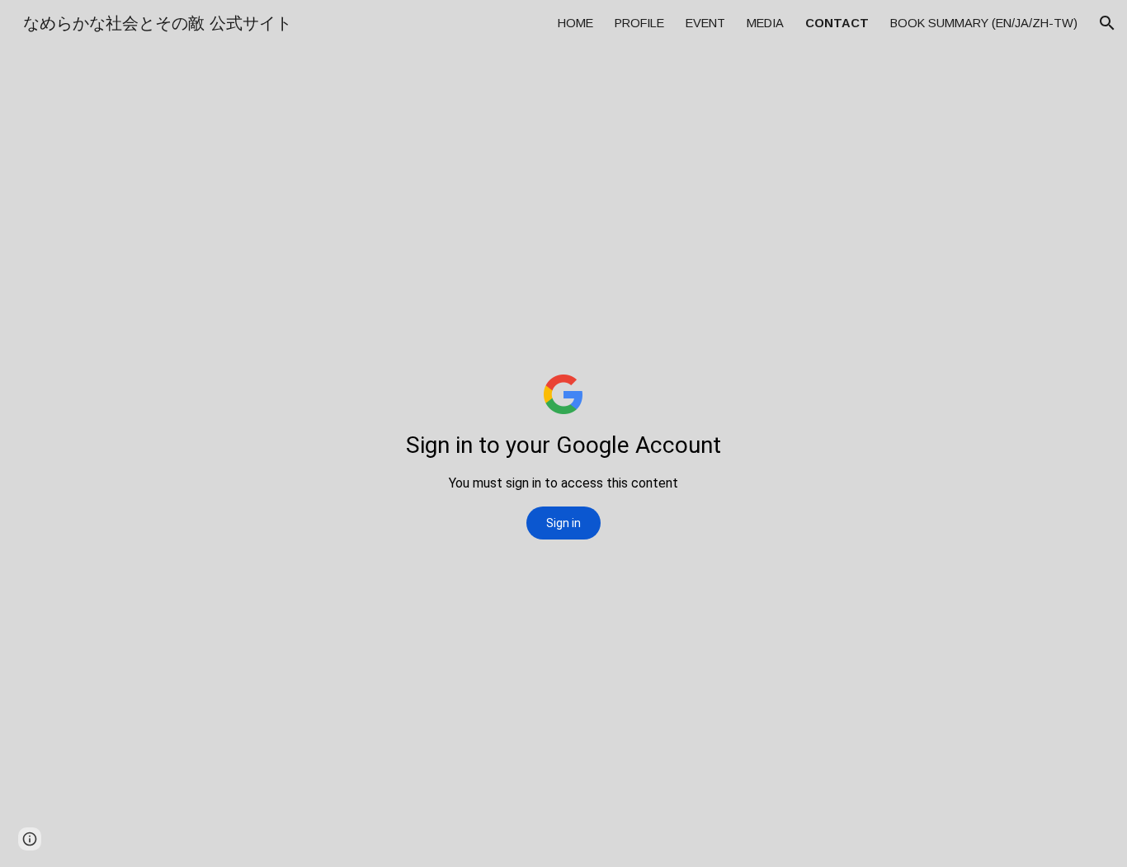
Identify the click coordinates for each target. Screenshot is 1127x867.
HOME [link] (575, 23)
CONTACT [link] (837, 23)
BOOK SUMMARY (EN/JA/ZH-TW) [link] (983, 23)
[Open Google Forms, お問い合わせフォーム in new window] (1008, 87)
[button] (1107, 23)
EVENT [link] (705, 23)
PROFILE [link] (639, 23)
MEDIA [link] (765, 23)
